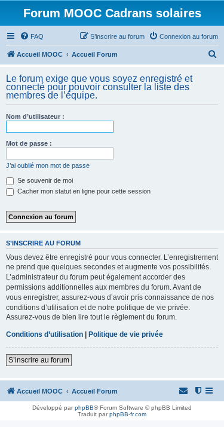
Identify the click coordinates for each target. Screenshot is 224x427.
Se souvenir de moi (44, 180)
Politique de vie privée (125, 334)
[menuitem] (32, 36)
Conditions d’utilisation (44, 334)
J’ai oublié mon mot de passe (48, 165)
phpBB (84, 407)
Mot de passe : (29, 143)
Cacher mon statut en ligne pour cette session (83, 191)
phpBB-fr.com (127, 414)
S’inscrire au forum (38, 360)
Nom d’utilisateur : (35, 116)
